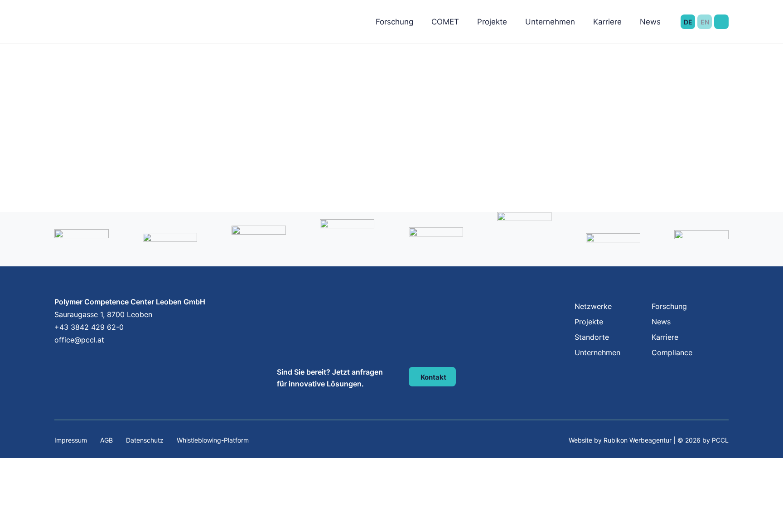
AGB (106, 440)
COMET (445, 21)
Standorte (592, 337)
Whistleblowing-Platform (213, 440)
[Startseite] (99, 8)
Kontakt (433, 377)
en (705, 22)
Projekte (492, 21)
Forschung (394, 21)
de (688, 22)
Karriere (607, 21)
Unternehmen (550, 21)
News (650, 21)
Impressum (70, 440)
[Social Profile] (55, 359)
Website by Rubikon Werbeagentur (620, 440)
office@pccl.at (79, 339)
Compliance (672, 352)
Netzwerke (593, 306)
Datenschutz (145, 440)
